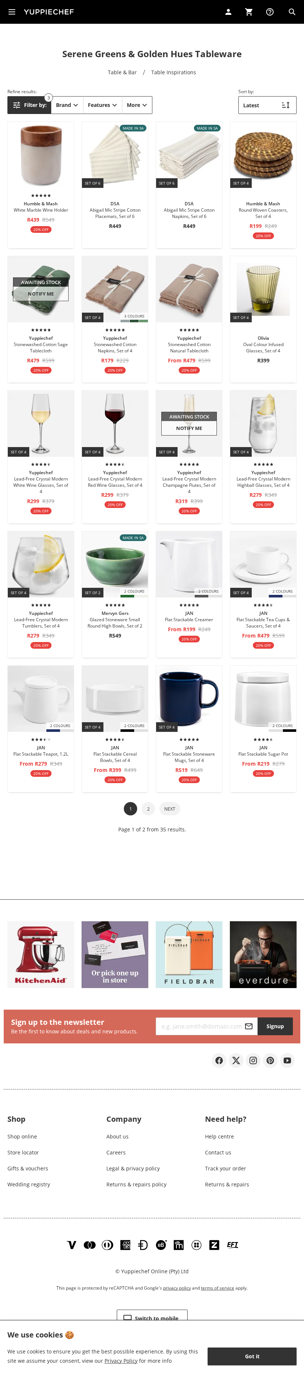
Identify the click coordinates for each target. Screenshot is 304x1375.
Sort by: (246, 91)
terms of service (217, 1288)
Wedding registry (28, 1184)
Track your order (225, 1168)
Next (169, 809)
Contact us (218, 1152)
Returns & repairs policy (136, 1184)
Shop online (22, 1136)
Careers (116, 1152)
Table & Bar (122, 72)
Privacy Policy (121, 1360)
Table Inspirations (173, 72)
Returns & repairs (227, 1184)
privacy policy (177, 1288)
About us (117, 1136)
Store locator (23, 1152)
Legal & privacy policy (133, 1168)
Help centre (219, 1136)
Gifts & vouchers (27, 1168)
